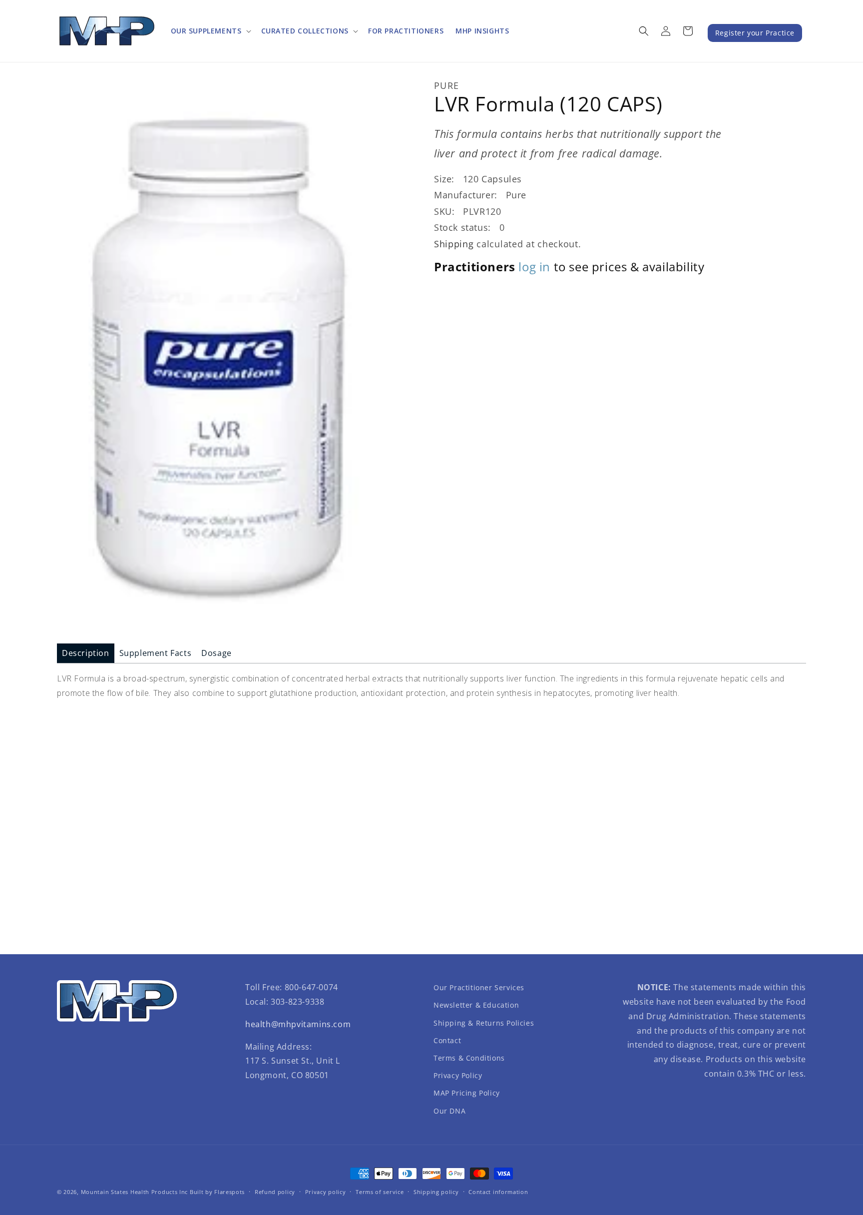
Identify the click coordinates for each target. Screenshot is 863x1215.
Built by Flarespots (217, 1192)
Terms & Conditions (469, 1058)
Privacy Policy (457, 1075)
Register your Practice (755, 32)
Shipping (454, 243)
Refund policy (275, 1192)
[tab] (85, 653)
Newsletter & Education (476, 1005)
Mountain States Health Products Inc (134, 1192)
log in (534, 266)
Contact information (498, 1192)
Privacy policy (325, 1192)
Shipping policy (436, 1192)
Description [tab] (85, 652)
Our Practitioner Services (478, 987)
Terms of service (380, 1192)
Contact (447, 1040)
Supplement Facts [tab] (155, 652)
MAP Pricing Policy (466, 1093)
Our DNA (449, 1111)
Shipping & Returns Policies (483, 1023)
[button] (210, 30)
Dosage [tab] (216, 652)
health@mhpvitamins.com (298, 1024)
